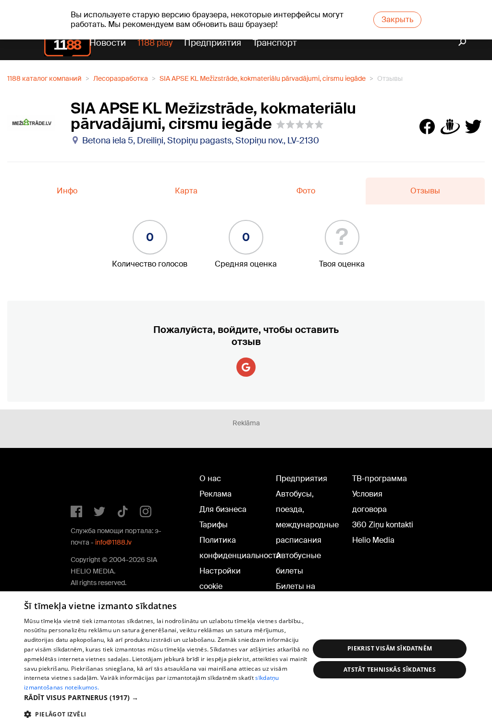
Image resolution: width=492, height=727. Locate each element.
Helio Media (373, 540)
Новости (107, 43)
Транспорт (275, 43)
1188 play (154, 43)
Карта (186, 191)
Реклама (215, 494)
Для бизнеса (222, 509)
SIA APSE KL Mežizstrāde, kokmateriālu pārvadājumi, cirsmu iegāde (263, 78)
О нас (210, 478)
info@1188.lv (113, 542)
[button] (166, 697)
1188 (90, 480)
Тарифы (213, 525)
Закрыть (397, 19)
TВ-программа (379, 478)
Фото (305, 191)
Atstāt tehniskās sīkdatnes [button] (390, 669)
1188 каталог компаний (44, 78)
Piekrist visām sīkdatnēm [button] (389, 648)
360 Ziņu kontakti (382, 525)
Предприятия (212, 43)
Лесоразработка (120, 78)
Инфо (67, 191)
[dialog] (246, 659)
